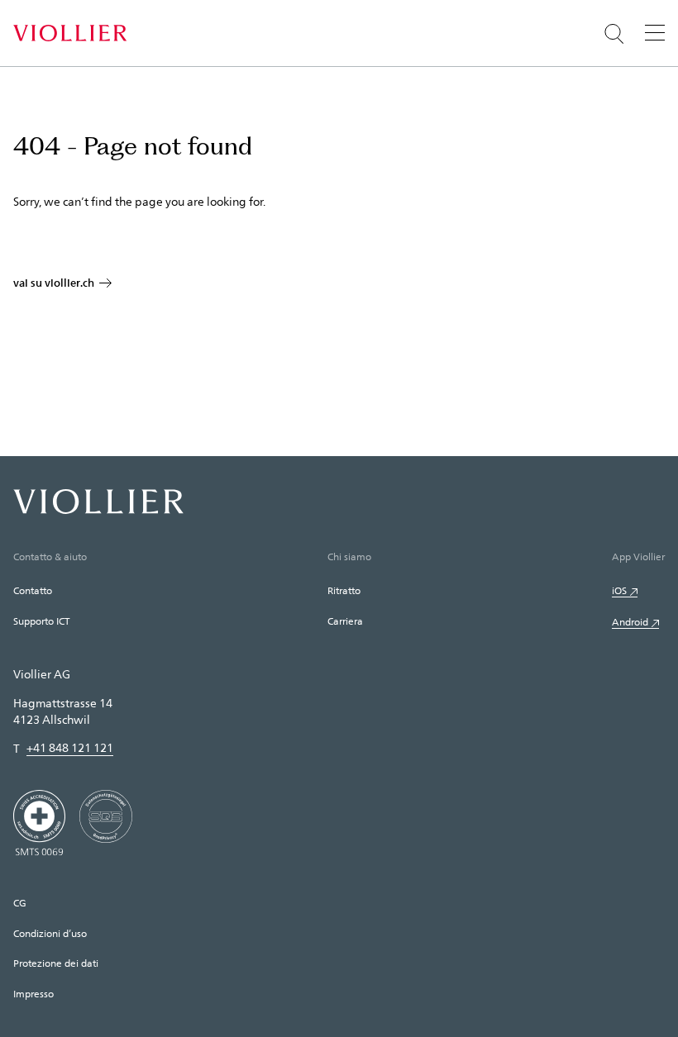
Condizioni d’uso (50, 932)
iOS (619, 590)
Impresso (33, 993)
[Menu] (654, 32)
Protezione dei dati (55, 962)
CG (19, 902)
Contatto (32, 590)
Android (630, 621)
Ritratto (343, 590)
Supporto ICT (41, 620)
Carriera (345, 620)
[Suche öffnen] (614, 34)
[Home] (70, 33)
